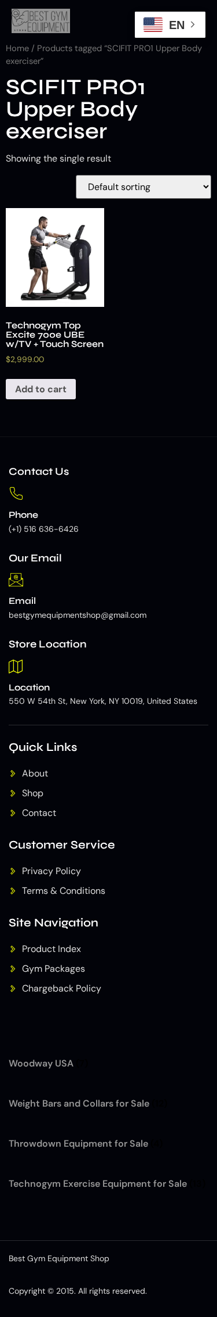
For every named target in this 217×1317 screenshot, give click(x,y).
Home (17, 48)
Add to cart (41, 389)
